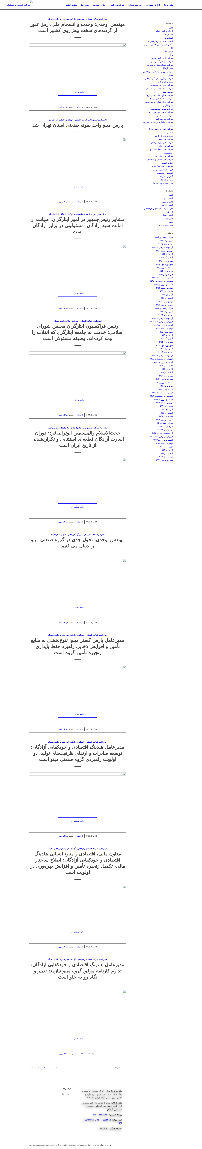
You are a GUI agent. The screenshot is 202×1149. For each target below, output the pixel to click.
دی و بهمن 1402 (166, 331)
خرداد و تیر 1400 (165, 429)
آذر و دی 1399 (166, 449)
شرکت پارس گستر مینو (162, 58)
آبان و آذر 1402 (166, 338)
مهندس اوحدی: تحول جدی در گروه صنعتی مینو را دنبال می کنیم (78, 542)
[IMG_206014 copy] (77, 264)
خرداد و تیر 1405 (165, 243)
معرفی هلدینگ (166, 179)
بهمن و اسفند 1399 (164, 443)
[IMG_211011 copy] (77, 157)
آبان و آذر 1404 (166, 257)
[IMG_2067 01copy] (77, 477)
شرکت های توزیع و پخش (162, 142)
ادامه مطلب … (77, 92)
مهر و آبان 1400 (166, 416)
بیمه (171, 221)
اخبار (105, 19)
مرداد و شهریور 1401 (163, 382)
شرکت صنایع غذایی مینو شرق (160, 95)
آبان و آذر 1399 (166, 453)
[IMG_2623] (77, 62)
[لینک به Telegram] (195, 4)
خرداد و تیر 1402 (165, 351)
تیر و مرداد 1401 (165, 385)
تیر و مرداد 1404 (165, 270)
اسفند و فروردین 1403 (163, 284)
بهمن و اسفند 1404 (164, 250)
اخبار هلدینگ (53, 19)
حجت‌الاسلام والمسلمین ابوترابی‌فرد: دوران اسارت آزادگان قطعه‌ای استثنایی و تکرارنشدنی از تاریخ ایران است (77, 438)
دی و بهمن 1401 (166, 365)
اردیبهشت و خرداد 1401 (162, 392)
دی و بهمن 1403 (166, 291)
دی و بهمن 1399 (166, 446)
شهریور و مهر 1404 (164, 264)
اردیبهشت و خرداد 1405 (162, 247)
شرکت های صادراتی (164, 155)
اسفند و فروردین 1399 (163, 439)
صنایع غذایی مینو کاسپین (162, 166)
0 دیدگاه (79, 107)
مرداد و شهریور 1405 (163, 237)
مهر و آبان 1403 (166, 301)
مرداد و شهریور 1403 (163, 308)
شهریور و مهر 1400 (164, 419)
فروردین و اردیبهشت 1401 (161, 395)
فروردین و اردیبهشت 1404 (161, 280)
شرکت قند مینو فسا (164, 118)
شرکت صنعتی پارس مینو (162, 108)
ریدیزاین (169, 54)
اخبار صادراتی (64, 19)
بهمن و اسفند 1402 (164, 328)
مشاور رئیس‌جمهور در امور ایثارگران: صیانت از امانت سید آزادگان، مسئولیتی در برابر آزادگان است (77, 225)
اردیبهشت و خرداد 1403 (162, 318)
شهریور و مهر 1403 (164, 304)
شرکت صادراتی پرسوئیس (161, 84)
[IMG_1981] (77, 791)
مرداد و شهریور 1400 (163, 422)
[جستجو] (179, 5)
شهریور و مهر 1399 (164, 460)
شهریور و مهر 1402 (164, 345)
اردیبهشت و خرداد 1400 (162, 432)
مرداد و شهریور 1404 (163, 267)
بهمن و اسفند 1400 (164, 402)
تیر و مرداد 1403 (165, 311)
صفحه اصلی (167, 162)
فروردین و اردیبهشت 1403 (161, 321)
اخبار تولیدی (97, 119)
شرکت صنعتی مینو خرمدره (161, 112)
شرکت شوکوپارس (165, 81)
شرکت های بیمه (166, 139)
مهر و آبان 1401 (166, 375)
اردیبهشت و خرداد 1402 (162, 355)
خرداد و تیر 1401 (165, 389)
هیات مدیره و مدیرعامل (162, 183)
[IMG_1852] (77, 1009)
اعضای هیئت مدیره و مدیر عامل (159, 41)
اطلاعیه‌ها (169, 34)
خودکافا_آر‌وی (63, 107)
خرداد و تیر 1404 (165, 274)
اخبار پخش (97, 214)
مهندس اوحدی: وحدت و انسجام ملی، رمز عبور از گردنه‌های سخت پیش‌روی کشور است (77, 26)
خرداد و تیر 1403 (165, 314)
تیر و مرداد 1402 (165, 348)
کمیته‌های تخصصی (165, 172)
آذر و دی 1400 (166, 409)
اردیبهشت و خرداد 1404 (162, 277)
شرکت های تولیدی (165, 145)
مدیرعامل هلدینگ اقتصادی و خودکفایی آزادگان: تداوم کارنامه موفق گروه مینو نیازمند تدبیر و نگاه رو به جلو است (77, 970)
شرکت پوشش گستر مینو (162, 61)
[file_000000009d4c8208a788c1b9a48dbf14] (77, 903)
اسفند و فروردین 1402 (163, 324)
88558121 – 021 (104, 1119)
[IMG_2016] (77, 685)
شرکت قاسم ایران (164, 115)
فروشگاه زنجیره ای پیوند (162, 169)
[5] (77, 578)
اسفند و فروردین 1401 (163, 362)
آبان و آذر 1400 (166, 412)
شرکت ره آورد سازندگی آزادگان (159, 78)
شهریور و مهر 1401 (164, 378)
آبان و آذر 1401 (166, 372)
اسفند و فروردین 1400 (163, 399)
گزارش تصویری (166, 176)
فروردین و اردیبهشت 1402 (161, 358)
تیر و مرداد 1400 (165, 426)
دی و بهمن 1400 (166, 406)
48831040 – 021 (101, 1114)
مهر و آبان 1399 (166, 456)
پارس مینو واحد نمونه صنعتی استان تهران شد (77, 124)
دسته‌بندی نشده (53, 427)
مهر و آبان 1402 (166, 341)
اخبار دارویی (167, 204)
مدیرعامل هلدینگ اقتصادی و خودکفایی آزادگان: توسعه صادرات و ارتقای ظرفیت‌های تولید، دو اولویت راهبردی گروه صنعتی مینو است (77, 752)
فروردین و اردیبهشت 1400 (161, 436)
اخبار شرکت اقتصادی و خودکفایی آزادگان (86, 19)
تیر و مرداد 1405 (165, 240)
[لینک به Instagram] (190, 4)
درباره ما (169, 51)
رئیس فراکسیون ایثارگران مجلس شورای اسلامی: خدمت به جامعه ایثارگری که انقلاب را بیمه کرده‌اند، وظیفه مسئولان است (78, 331)
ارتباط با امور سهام (164, 30)
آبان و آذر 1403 (166, 297)
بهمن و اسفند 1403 (164, 287)
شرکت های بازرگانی (164, 135)
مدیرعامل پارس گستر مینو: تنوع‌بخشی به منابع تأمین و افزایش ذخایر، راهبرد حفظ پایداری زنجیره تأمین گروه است (77, 646)
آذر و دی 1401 (166, 368)
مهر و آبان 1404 (166, 260)
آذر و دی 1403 (166, 294)
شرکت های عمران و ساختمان (160, 159)
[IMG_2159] (77, 370)
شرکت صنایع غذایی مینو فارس (159, 98)
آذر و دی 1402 (166, 335)
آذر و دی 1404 (166, 253)
